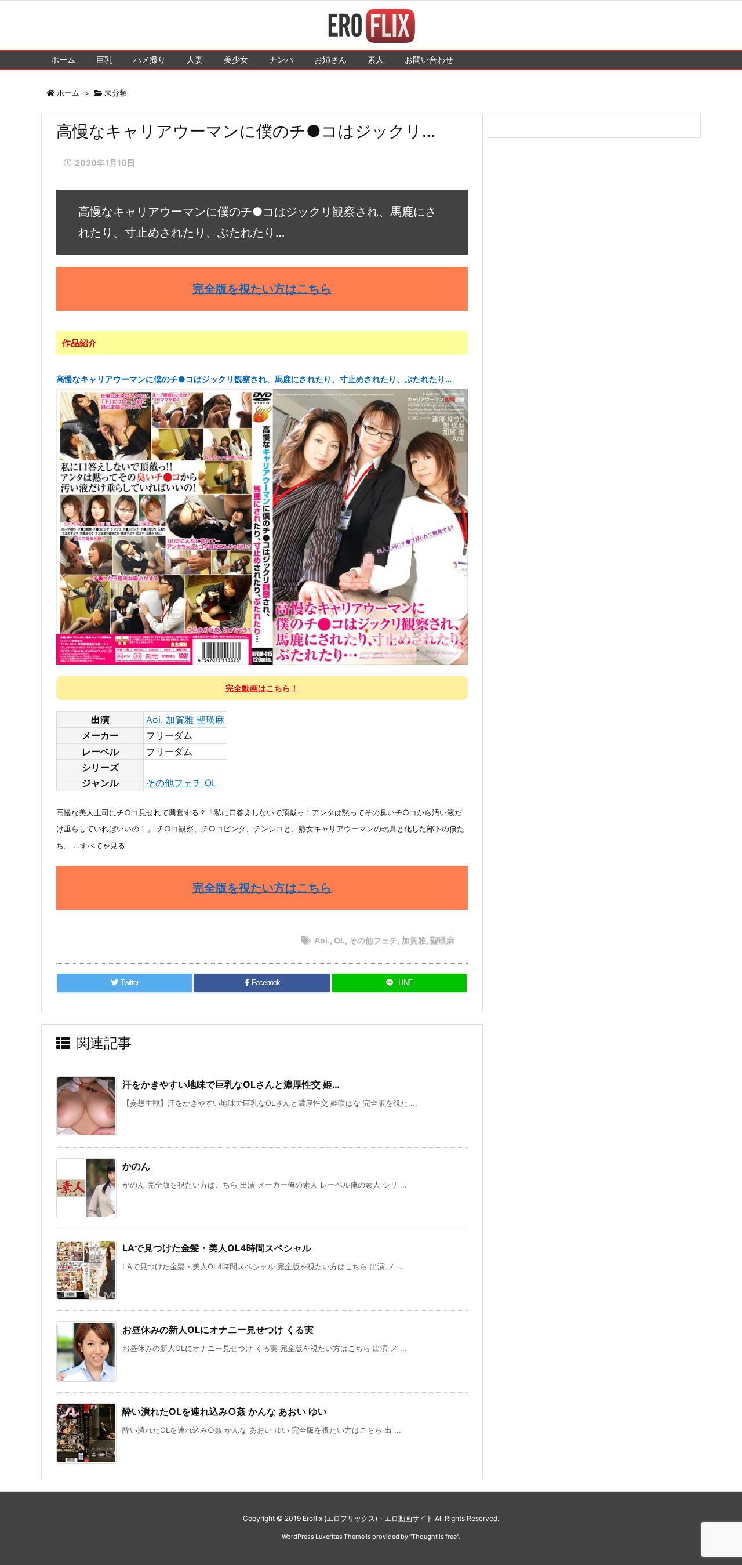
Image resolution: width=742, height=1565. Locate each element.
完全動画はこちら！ (262, 688)
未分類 (115, 92)
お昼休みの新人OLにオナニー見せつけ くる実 (218, 1329)
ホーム (68, 92)
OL (211, 783)
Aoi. (154, 719)
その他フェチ (174, 783)
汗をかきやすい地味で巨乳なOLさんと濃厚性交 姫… (231, 1084)
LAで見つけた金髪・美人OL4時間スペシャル (216, 1248)
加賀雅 (180, 719)
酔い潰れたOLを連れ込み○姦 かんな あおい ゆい (224, 1411)
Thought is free (434, 1537)
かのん (136, 1166)
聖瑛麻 (210, 719)
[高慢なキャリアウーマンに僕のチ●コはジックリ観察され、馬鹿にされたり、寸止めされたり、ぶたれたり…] (262, 525)
